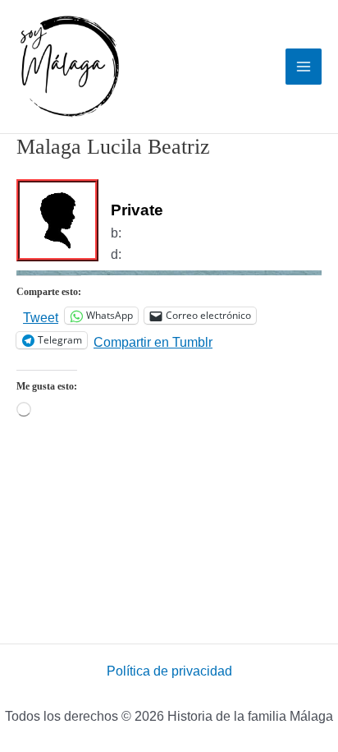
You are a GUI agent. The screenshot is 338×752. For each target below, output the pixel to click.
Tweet (40, 316)
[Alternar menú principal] (303, 66)
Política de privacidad (169, 671)
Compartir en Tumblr (153, 341)
